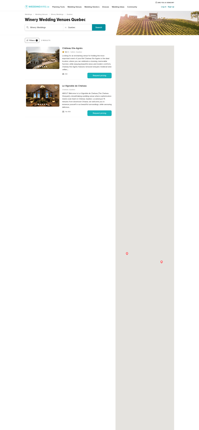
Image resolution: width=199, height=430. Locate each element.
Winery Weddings (57, 14)
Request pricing (99, 75)
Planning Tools (58, 7)
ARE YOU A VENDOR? (165, 3)
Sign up (171, 7)
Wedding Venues (74, 7)
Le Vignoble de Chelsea (74, 86)
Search (98, 27)
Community (132, 7)
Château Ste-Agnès (72, 48)
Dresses (105, 7)
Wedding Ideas (118, 7)
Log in (163, 7)
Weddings (28, 14)
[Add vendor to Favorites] (56, 50)
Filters (33, 40)
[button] (161, 262)
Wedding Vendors (92, 7)
